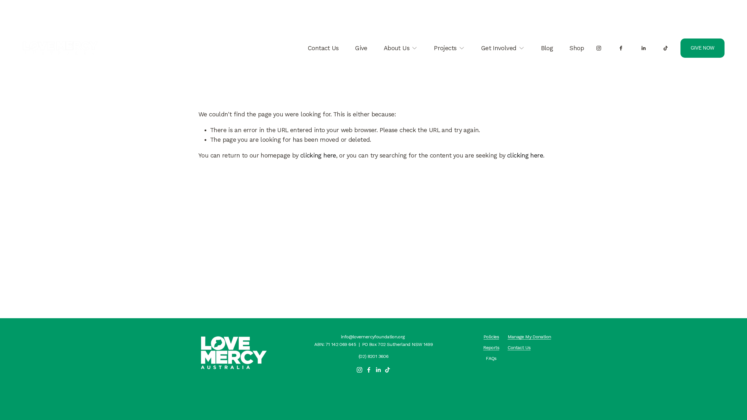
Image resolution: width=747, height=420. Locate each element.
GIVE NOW (702, 48)
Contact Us (323, 48)
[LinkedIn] (643, 48)
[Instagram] (599, 48)
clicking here (318, 155)
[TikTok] (666, 48)
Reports (491, 347)
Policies (491, 337)
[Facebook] (621, 48)
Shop (576, 48)
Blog (547, 48)
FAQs (491, 358)
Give (361, 48)
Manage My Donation (529, 337)
